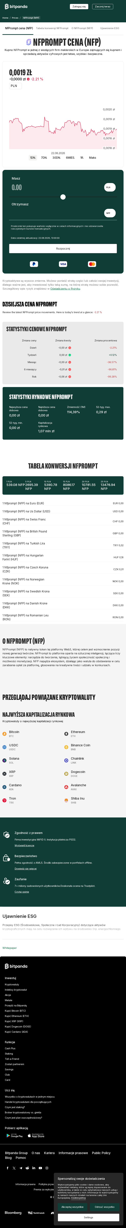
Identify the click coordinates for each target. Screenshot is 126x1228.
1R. (82, 157)
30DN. (56, 157)
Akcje (8, 995)
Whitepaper (9, 948)
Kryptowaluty (12, 984)
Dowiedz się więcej (26, 868)
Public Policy (101, 1153)
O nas (36, 1153)
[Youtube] (40, 1168)
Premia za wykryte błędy (47, 1189)
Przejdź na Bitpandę (16, 1005)
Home (5, 17)
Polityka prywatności (50, 1184)
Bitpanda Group (16, 1153)
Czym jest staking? (15, 1107)
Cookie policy (78, 1197)
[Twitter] (14, 1168)
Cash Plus (10, 1048)
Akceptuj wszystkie (73, 1206)
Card (7, 1080)
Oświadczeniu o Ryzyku (65, 288)
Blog (8, 1158)
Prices (15, 17)
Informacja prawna (25, 1184)
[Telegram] (20, 1168)
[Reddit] (27, 1168)
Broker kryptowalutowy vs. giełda (23, 1112)
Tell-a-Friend (12, 1058)
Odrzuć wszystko (105, 1206)
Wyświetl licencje (24, 845)
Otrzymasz (20, 204)
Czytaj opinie (22, 891)
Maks (92, 157)
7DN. (44, 157)
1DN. (33, 157)
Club (7, 1074)
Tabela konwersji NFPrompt (52, 28)
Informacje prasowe (73, 1153)
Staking (9, 1053)
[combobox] (110, 187)
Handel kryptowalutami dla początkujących (28, 1102)
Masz (16, 178)
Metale (8, 1000)
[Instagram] (47, 1168)
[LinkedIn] (33, 1168)
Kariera (49, 1153)
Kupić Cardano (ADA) (16, 1031)
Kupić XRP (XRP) (14, 1021)
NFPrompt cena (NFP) (19, 28)
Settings (88, 1217)
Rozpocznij (63, 248)
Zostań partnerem (14, 1064)
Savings (9, 1069)
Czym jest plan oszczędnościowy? (23, 1117)
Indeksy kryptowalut (16, 989)
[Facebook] (7, 1168)
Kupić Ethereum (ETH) (17, 1016)
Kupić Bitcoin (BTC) (15, 1010)
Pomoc (21, 1158)
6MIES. (70, 157)
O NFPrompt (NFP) (82, 28)
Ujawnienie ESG (109, 28)
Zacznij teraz (102, 6)
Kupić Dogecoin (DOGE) (18, 1026)
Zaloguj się (79, 6)
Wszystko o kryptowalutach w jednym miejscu (30, 1096)
